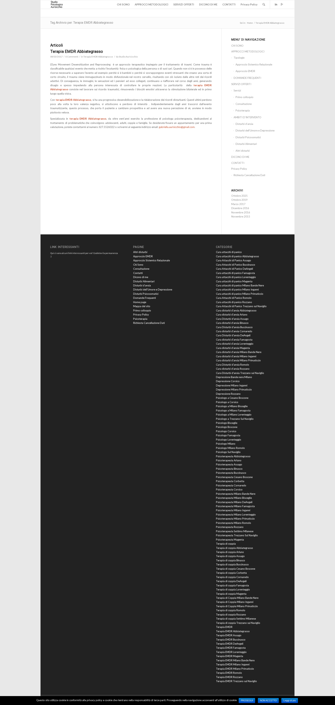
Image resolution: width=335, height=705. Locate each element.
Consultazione (244, 103)
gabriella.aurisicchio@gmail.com (177, 127)
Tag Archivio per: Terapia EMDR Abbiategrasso (81, 22)
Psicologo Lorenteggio (228, 439)
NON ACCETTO (268, 700)
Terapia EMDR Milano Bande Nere (235, 660)
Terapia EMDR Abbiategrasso (76, 51)
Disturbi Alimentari (246, 143)
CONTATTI (237, 162)
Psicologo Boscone (226, 427)
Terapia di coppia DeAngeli (231, 581)
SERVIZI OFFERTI (241, 84)
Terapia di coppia (226, 543)
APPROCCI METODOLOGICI (247, 51)
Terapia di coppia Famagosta (232, 585)
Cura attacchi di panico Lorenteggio (236, 277)
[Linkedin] (276, 4)
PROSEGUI (247, 700)
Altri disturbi (243, 150)
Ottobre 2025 (239, 195)
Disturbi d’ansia (244, 123)
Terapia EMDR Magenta (229, 656)
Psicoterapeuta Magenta (230, 539)
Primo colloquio (244, 97)
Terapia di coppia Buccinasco (232, 564)
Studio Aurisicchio (128, 56)
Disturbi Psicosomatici (248, 137)
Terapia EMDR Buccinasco (230, 639)
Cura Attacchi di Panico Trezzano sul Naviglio (241, 306)
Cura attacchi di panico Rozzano (234, 302)
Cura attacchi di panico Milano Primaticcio (239, 293)
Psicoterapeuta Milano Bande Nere (235, 493)
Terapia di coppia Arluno (230, 552)
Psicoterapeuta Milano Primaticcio (235, 518)
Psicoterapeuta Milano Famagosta (235, 506)
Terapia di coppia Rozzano (231, 614)
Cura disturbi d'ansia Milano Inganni (236, 356)
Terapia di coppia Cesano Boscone (235, 568)
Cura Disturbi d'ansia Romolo (232, 364)
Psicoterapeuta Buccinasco (231, 472)
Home (250, 23)
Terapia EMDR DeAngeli (229, 643)
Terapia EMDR (224, 627)
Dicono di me (140, 277)
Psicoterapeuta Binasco (229, 468)
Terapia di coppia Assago (230, 556)
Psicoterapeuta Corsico (229, 489)
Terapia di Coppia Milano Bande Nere (237, 597)
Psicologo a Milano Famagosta (233, 410)
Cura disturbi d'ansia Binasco (232, 322)
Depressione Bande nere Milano (234, 377)
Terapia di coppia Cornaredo (232, 577)
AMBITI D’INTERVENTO (247, 117)
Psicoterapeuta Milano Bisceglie (234, 497)
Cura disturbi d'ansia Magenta (233, 347)
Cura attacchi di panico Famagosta (235, 273)
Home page (139, 302)
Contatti (138, 273)
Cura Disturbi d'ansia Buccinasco (234, 327)
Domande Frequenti (144, 297)
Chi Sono (138, 264)
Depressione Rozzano (228, 393)
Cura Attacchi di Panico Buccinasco (235, 264)
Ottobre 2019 (239, 199)
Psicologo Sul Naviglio (228, 452)
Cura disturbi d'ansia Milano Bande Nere (238, 352)
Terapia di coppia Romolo (230, 610)
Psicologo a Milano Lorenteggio (233, 414)
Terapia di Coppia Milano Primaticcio (237, 606)
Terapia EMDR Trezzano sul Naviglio (236, 681)
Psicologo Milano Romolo (230, 447)
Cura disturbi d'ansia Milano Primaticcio (238, 360)
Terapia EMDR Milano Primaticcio (235, 668)
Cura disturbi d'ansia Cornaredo (234, 331)
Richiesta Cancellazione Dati (249, 175)
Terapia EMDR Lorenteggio (231, 652)
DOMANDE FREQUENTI (247, 77)
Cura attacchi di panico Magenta (234, 281)
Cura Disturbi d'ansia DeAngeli (233, 335)
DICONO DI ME (240, 156)
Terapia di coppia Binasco (230, 560)
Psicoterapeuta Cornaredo (231, 485)
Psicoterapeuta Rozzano (229, 527)
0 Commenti (71, 56)
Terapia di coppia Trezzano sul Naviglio (238, 622)
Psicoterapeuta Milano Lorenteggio (236, 514)
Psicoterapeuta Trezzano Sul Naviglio (237, 535)
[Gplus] (282, 4)
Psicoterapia (243, 110)
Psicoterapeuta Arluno (228, 460)
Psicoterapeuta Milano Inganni (233, 510)
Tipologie (239, 57)
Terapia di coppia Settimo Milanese (236, 618)
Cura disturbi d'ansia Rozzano (233, 368)
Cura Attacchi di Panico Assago (233, 260)
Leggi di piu (289, 700)
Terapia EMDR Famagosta (231, 647)
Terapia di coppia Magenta (231, 593)
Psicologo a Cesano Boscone (232, 397)
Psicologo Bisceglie (226, 422)
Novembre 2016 (240, 212)
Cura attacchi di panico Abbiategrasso (237, 256)
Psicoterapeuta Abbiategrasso (233, 456)
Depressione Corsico (228, 381)
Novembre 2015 (240, 216)
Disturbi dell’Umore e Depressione (255, 130)
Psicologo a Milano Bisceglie (232, 406)
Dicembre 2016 (240, 208)
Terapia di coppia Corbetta (231, 572)
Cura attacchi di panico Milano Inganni (237, 289)
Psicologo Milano (225, 443)
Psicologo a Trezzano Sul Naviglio (235, 418)
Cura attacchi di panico (229, 252)
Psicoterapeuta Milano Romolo (233, 522)
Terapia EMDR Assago (228, 635)
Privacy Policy (239, 168)
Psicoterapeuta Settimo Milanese (234, 531)
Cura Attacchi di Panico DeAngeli (234, 268)
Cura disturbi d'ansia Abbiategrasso (236, 310)
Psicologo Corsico (226, 431)
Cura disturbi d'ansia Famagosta (234, 339)
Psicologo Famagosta (228, 435)
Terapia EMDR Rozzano (229, 677)
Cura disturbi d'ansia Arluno (231, 314)
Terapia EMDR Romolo (229, 672)
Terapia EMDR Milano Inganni (233, 664)
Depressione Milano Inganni (231, 385)
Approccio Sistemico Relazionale (254, 64)
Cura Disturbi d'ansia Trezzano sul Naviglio (240, 373)
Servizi (237, 90)
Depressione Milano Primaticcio (234, 389)
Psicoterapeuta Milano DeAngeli (234, 502)
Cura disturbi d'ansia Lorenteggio (234, 343)
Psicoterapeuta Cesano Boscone (234, 477)
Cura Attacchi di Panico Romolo (234, 297)
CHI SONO (237, 45)
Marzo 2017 (238, 204)
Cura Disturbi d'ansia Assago (232, 318)
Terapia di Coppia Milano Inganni (234, 601)
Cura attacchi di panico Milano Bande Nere (240, 285)
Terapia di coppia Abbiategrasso (234, 547)
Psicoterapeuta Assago (229, 464)
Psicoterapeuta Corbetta (230, 481)
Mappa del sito (141, 306)
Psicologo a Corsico (227, 402)
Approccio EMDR (245, 71)
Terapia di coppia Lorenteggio (233, 589)
